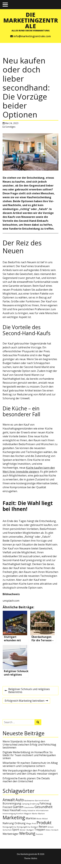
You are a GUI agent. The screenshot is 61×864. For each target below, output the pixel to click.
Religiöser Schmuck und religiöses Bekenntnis (27, 691)
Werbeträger (11, 834)
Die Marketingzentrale (30, 20)
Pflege (28, 823)
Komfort (20, 813)
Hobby (24, 810)
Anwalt (9, 799)
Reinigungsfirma (9, 827)
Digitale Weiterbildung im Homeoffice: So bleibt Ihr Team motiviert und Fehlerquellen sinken (29, 755)
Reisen (43, 826)
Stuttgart (30, 830)
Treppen (39, 829)
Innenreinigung (9, 813)
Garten (18, 807)
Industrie (31, 810)
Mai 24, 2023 (11, 123)
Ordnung (20, 823)
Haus (6, 810)
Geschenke (29, 807)
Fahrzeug (45, 803)
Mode (38, 818)
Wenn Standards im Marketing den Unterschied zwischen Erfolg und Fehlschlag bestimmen (29, 744)
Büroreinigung (12, 803)
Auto (19, 799)
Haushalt (15, 810)
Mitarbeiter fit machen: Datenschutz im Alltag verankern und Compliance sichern (30, 764)
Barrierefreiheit (42, 800)
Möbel (45, 818)
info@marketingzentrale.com (32, 36)
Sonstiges (10, 126)
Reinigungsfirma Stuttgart (27, 827)
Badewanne (29, 800)
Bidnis (34, 858)
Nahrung (8, 823)
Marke (34, 813)
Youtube (39, 834)
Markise (31, 818)
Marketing (14, 817)
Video (48, 830)
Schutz (51, 827)
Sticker (23, 830)
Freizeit (7, 807)
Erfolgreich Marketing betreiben (24, 701)
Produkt (44, 822)
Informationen (42, 810)
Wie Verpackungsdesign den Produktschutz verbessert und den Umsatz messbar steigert (30, 772)
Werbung (27, 833)
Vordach (54, 830)
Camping (25, 804)
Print (34, 823)
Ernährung (34, 804)
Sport (15, 829)
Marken (41, 813)
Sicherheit (7, 830)
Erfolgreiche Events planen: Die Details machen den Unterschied (26, 780)
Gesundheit (43, 807)
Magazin (27, 813)
